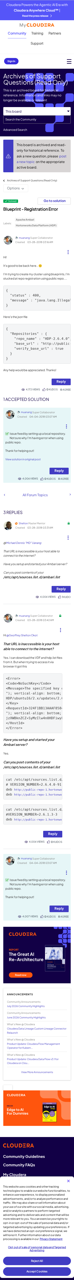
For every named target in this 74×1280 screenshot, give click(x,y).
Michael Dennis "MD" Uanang (23, 542)
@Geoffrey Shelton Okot (22, 635)
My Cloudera (14, 1174)
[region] (37, 1227)
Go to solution (55, 200)
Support (37, 43)
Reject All (37, 1260)
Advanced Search (15, 129)
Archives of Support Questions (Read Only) (32, 180)
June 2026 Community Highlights (26, 1017)
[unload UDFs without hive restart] (70, 494)
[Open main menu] (69, 61)
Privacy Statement (51, 1239)
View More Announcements (37, 1072)
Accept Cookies (37, 1271)
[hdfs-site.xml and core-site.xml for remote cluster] (4, 495)
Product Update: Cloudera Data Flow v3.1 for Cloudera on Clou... (33, 1061)
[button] (68, 250)
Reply (61, 381)
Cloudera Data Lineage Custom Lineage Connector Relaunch (36, 1030)
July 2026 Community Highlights (26, 1006)
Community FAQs (19, 1164)
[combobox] (37, 119)
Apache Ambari (25, 219)
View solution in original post (23, 459)
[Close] (68, 1181)
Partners (55, 33)
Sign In (11, 61)
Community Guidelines (24, 1156)
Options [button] (13, 188)
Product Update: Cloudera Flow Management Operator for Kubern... (33, 1045)
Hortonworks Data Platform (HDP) (36, 225)
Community (17, 33)
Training (37, 33)
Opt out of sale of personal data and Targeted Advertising (37, 1249)
